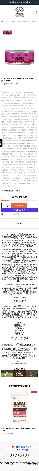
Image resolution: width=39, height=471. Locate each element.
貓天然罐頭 (16, 214)
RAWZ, (10, 214)
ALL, (7, 214)
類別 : (3, 214)
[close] (37, 2)
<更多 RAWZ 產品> (19, 369)
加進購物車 (19, 205)
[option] (7, 32)
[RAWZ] (19, 373)
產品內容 (19, 223)
